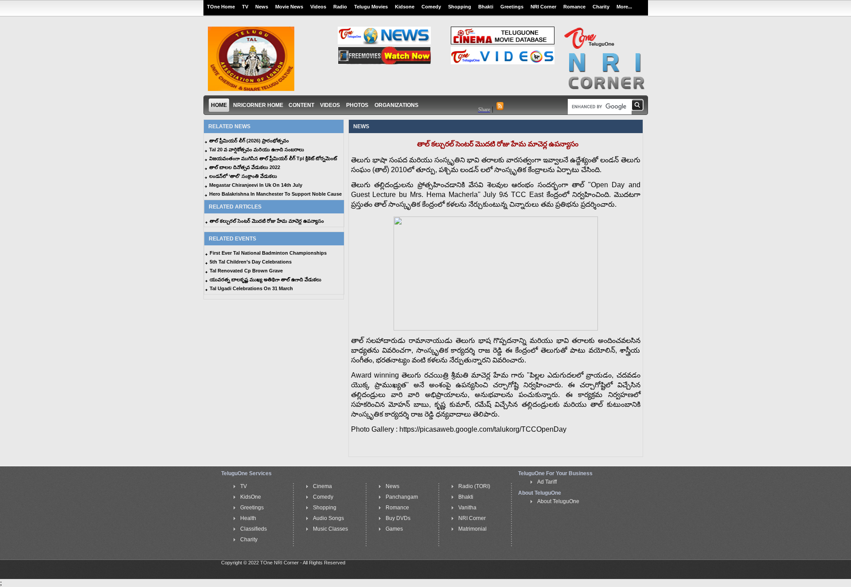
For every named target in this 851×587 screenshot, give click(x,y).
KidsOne (250, 497)
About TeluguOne (558, 501)
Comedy (431, 6)
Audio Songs (328, 518)
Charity (601, 6)
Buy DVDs (398, 518)
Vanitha (467, 507)
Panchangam (402, 497)
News (261, 6)
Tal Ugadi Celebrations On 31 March (251, 288)
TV (245, 6)
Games (394, 529)
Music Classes (330, 529)
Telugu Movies (371, 6)
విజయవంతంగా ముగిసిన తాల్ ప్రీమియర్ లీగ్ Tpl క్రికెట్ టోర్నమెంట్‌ (273, 158)
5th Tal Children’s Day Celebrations (251, 261)
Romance (574, 6)
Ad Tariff (547, 482)
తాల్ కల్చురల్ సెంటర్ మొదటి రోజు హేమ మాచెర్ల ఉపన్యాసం (267, 221)
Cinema (322, 486)
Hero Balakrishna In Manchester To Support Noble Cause (275, 194)
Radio (340, 6)
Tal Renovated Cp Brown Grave (246, 270)
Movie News (289, 6)
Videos (318, 6)
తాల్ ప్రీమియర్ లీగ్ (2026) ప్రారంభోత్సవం (249, 140)
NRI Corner (543, 6)
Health (248, 518)
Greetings (511, 6)
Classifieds (253, 529)
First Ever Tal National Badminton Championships (268, 253)
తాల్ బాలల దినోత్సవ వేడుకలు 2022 (244, 167)
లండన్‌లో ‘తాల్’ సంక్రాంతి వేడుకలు (243, 176)
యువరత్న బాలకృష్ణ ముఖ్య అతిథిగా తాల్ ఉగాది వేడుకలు (265, 279)
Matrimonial (472, 529)
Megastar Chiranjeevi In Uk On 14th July (255, 185)
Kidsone (404, 6)
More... (624, 6)
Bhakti (485, 6)
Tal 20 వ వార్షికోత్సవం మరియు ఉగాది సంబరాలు (256, 149)
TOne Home (221, 6)
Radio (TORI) (474, 486)
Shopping (459, 6)
